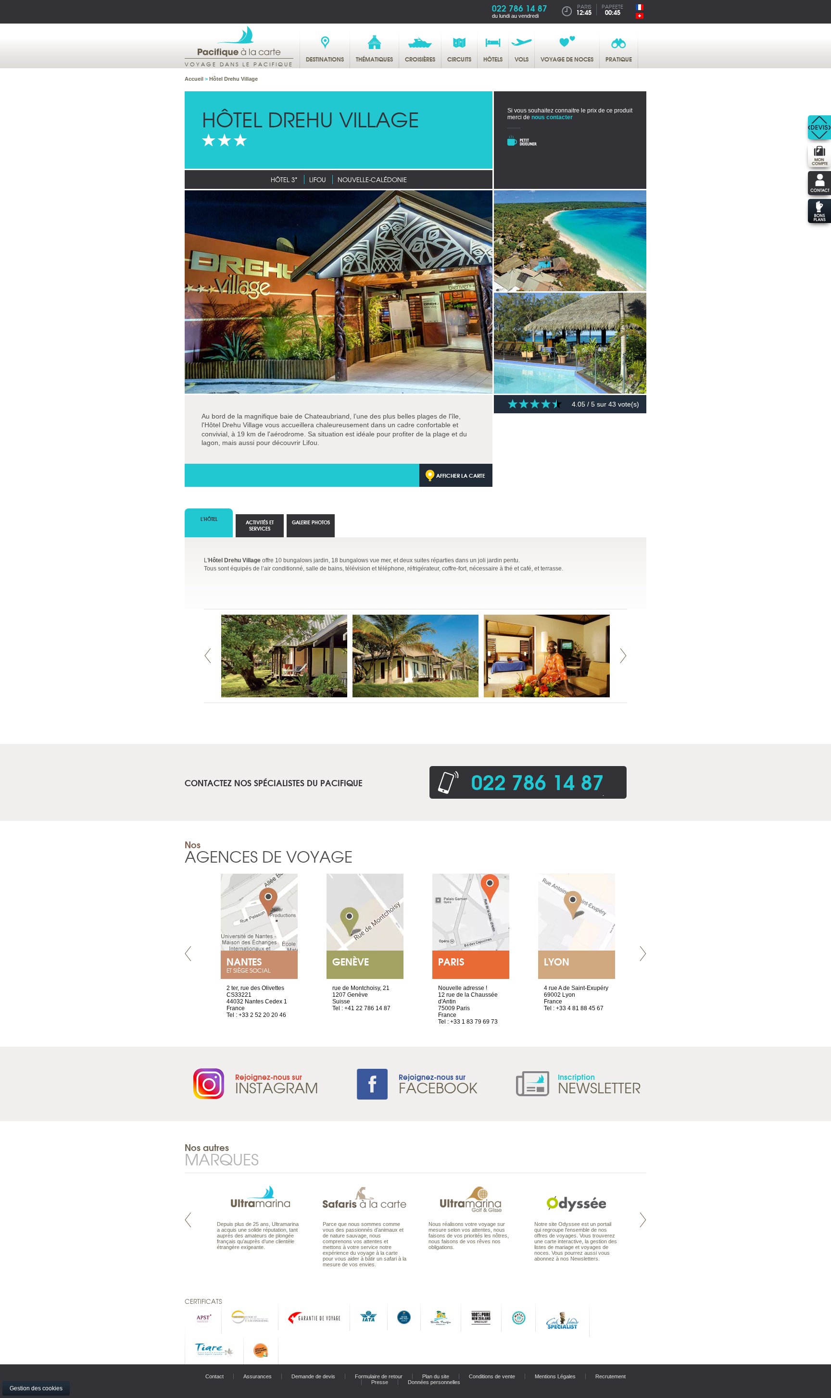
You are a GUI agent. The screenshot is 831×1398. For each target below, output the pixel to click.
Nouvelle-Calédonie (372, 179)
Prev (207, 655)
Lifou (317, 179)
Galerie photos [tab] (311, 522)
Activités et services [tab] (260, 525)
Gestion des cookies (36, 1388)
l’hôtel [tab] (209, 518)
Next (623, 655)
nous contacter (552, 117)
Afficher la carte (460, 475)
